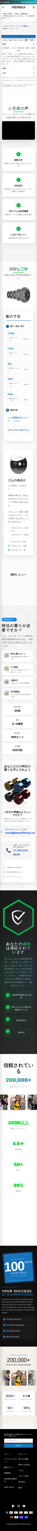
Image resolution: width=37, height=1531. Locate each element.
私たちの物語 (23, 1459)
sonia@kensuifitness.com (21, 832)
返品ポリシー (9, 1467)
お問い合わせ (9, 1487)
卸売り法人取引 (24, 1465)
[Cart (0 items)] (33, 7)
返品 (20, 1488)
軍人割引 (21, 1482)
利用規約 (7, 1473)
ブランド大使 (23, 1476)
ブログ (20, 1470)
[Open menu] (3, 7)
